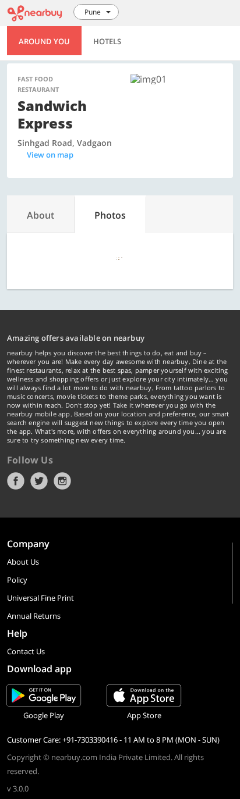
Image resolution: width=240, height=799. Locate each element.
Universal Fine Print (40, 598)
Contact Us (26, 651)
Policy (17, 580)
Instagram (62, 481)
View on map (50, 154)
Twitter (39, 481)
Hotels (107, 41)
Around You (44, 41)
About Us (23, 562)
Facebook (15, 481)
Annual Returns (34, 616)
